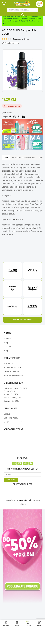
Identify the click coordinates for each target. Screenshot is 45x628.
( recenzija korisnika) (20, 39)
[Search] (22, 14)
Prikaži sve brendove (22, 319)
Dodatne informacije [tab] (23, 157)
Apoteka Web (25, 500)
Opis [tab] (6, 157)
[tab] (6, 157)
